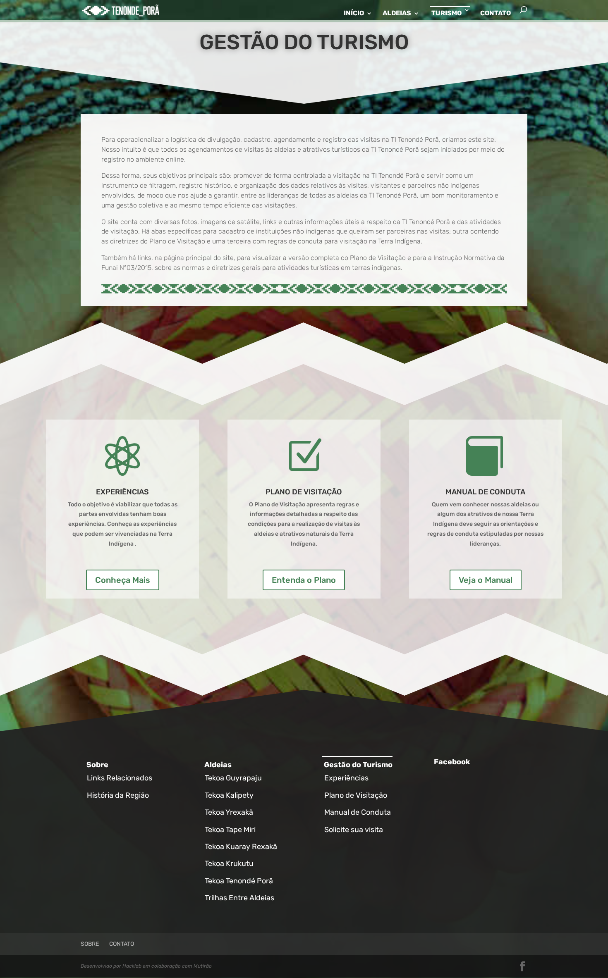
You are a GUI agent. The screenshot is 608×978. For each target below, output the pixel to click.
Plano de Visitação (355, 795)
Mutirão (203, 966)
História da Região (118, 795)
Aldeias (397, 13)
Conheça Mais (122, 580)
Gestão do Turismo (358, 764)
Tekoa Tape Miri (230, 829)
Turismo (446, 13)
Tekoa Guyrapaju (233, 777)
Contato (495, 13)
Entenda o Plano (304, 580)
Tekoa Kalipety (229, 795)
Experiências (346, 777)
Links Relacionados (119, 777)
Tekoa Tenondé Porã (239, 880)
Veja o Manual (485, 580)
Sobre (97, 764)
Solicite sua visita (353, 829)
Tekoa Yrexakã (229, 812)
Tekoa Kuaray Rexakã (241, 846)
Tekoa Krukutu (229, 863)
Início (354, 13)
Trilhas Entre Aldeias (239, 897)
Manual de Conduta (357, 812)
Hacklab (131, 966)
